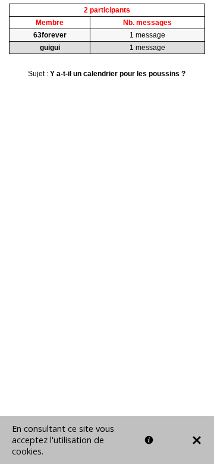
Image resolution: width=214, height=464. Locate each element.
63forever (50, 35)
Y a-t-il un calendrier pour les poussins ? (117, 74)
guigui (50, 47)
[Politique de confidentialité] (148, 439)
